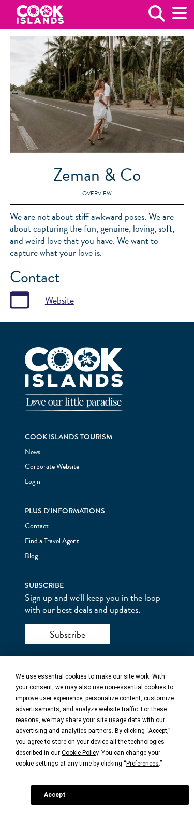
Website (59, 300)
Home (40, 14)
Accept (55, 794)
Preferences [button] (142, 763)
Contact (37, 526)
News (32, 451)
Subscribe (67, 634)
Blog (31, 556)
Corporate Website (52, 466)
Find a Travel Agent (52, 541)
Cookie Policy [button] (80, 752)
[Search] (156, 17)
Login (32, 481)
